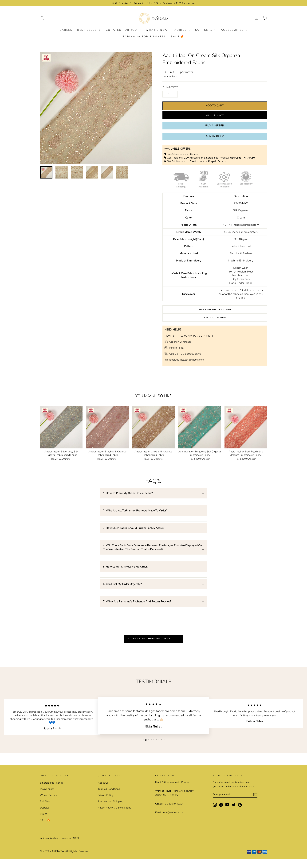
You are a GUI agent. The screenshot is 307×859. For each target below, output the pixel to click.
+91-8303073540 (190, 354)
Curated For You (122, 30)
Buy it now (214, 115)
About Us (103, 783)
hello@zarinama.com (192, 359)
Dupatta (44, 807)
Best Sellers (89, 30)
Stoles (43, 814)
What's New (157, 30)
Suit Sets (204, 30)
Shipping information (214, 309)
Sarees (66, 30)
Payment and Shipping (110, 801)
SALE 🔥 (177, 36)
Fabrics (180, 30)
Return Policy (176, 348)
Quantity (170, 87)
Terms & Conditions (109, 789)
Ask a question (214, 317)
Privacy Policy (105, 795)
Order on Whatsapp (180, 342)
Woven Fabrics (48, 795)
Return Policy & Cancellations (114, 807)
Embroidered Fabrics (51, 783)
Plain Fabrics (47, 789)
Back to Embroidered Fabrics (155, 638)
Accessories (233, 30)
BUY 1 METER (214, 125)
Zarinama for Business (144, 36)
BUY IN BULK (215, 136)
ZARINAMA (57, 851)
